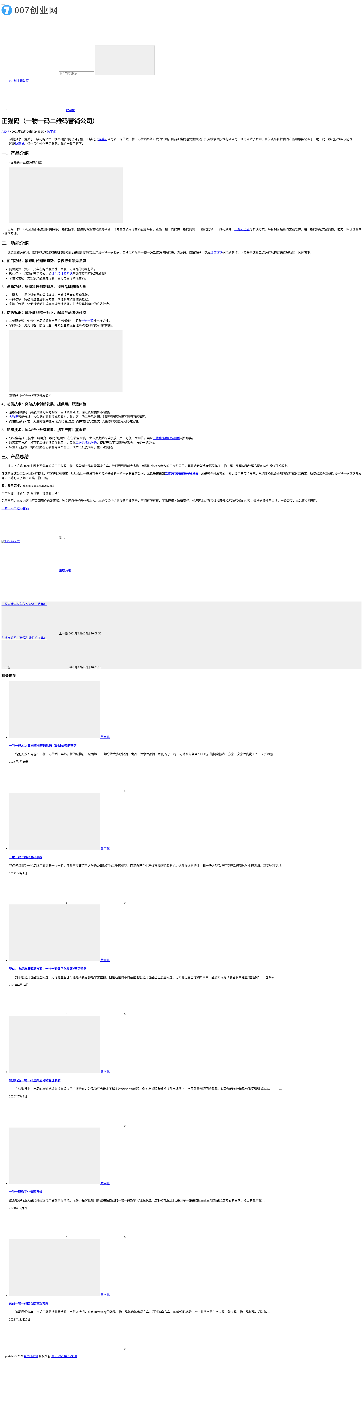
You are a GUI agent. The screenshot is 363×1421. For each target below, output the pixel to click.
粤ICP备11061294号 (64, 1356)
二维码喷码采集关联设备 (181, 473)
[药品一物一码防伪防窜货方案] (55, 1294)
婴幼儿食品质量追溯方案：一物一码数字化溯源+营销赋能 (47, 968)
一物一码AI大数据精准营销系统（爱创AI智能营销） (44, 745)
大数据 (13, 416)
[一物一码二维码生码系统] (55, 848)
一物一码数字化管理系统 (25, 1191)
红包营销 (216, 252)
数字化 (51, 131)
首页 (19, 80)
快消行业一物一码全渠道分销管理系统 (34, 1080)
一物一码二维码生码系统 (25, 857)
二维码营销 (21, 508)
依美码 (102, 139)
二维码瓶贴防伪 (86, 442)
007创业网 (31, 1356)
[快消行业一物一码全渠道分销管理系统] (55, 1071)
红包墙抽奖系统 (62, 273)
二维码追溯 (242, 229)
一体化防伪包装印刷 (166, 438)
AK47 (5, 131)
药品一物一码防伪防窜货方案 (28, 1303)
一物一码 (87, 320)
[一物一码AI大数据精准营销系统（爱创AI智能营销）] (55, 737)
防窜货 (19, 143)
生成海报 (64, 570)
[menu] (3, 4)
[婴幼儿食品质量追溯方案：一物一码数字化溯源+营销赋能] (55, 960)
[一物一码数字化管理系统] (55, 1183)
